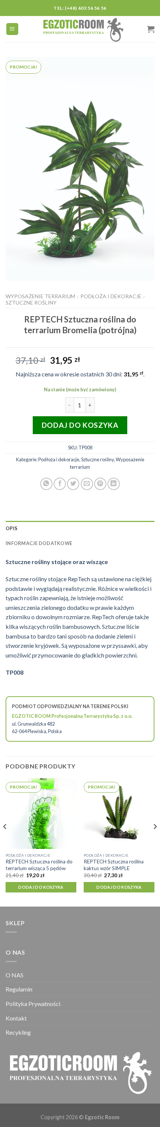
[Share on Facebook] (60, 484)
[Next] (155, 841)
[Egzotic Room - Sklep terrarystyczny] (83, 29)
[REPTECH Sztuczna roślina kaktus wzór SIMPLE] (119, 813)
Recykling (18, 1032)
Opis (11, 528)
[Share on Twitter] (73, 484)
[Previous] (5, 841)
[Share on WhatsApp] (46, 484)
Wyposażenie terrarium (40, 296)
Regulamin (19, 989)
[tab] (80, 528)
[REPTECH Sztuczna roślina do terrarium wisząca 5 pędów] (41, 813)
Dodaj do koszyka (80, 425)
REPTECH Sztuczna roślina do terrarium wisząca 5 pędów (39, 865)
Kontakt (16, 1018)
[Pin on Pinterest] (100, 484)
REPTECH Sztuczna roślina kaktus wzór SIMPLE (114, 865)
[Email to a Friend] (87, 484)
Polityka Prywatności (33, 1003)
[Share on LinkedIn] (114, 484)
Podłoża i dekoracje (110, 296)
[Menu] (12, 29)
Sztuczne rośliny (31, 302)
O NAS (14, 974)
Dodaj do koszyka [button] (40, 887)
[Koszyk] (150, 29)
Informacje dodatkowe (39, 543)
